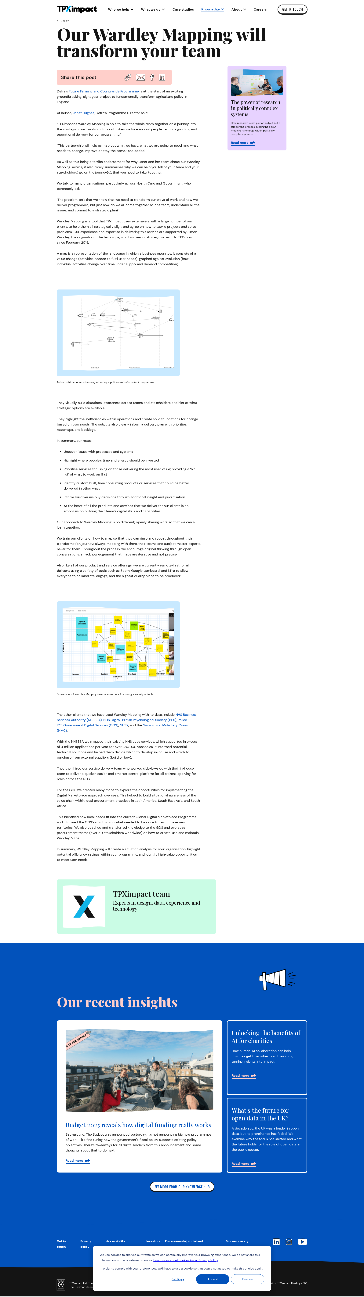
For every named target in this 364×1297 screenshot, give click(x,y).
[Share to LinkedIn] (161, 77)
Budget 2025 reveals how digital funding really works (138, 1125)
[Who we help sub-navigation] (131, 9)
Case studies (183, 9)
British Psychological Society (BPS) (149, 720)
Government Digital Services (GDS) (90, 725)
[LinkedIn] (276, 1241)
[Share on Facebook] (152, 77)
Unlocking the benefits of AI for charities (266, 1036)
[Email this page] (140, 77)
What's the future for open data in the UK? (260, 1114)
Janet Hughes (83, 113)
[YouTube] (302, 1241)
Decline (247, 1279)
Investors (153, 1241)
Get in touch (292, 9)
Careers (260, 9)
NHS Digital (112, 720)
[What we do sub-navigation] (163, 9)
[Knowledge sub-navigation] (222, 9)
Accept (213, 1279)
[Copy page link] (128, 77)
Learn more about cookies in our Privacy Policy (185, 1260)
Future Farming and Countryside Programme (104, 91)
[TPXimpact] (77, 9)
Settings (178, 1279)
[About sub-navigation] (244, 9)
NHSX (124, 725)
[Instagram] (289, 1241)
